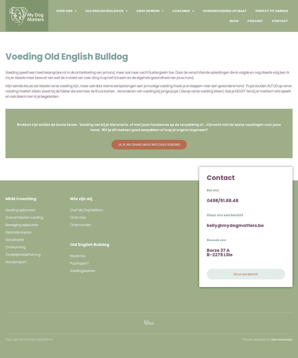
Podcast (255, 21)
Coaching (181, 11)
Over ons (64, 11)
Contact (280, 21)
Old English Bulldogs (104, 11)
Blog (234, 21)
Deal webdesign (282, 339)
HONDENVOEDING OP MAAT (225, 11)
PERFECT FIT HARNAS (271, 11)
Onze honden (147, 11)
